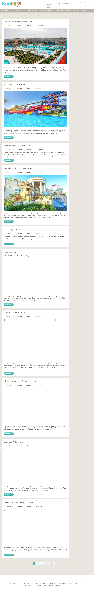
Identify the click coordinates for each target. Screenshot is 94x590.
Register (86, 8)
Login (85, 5)
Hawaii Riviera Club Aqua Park (17, 146)
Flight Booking (59, 10)
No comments (39, 25)
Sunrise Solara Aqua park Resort (18, 22)
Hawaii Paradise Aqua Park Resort (18, 168)
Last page (52, 564)
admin (20, 25)
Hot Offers (15, 10)
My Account (87, 2)
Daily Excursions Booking (46, 10)
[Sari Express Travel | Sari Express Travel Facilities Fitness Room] (12, 4)
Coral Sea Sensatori (12, 252)
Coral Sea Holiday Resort (14, 312)
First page (30, 564)
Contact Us (58, 585)
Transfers (67, 10)
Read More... (8, 76)
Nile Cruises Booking (24, 10)
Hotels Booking (6, 10)
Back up (62, 563)
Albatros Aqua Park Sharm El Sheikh (20, 381)
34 (46, 563)
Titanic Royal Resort (12, 229)
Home (3, 15)
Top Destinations (75, 10)
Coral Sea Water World (13, 442)
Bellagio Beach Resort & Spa (16, 84)
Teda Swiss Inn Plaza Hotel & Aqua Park (21, 502)
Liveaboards (34, 10)
